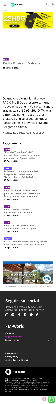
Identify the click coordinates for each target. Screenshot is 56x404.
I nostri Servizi (12, 340)
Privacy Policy (11, 356)
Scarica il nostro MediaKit (17, 360)
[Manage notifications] (44, 399)
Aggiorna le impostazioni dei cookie (24, 380)
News (6, 59)
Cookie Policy (11, 353)
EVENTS (8, 168)
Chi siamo (9, 333)
